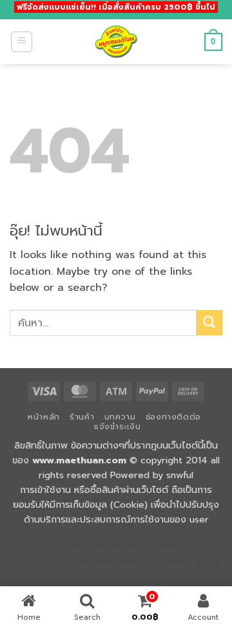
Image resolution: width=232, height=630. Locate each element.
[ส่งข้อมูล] (209, 322)
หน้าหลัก (44, 417)
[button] (21, 42)
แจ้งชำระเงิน (117, 426)
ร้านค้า (82, 417)
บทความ (120, 417)
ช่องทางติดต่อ (173, 417)
